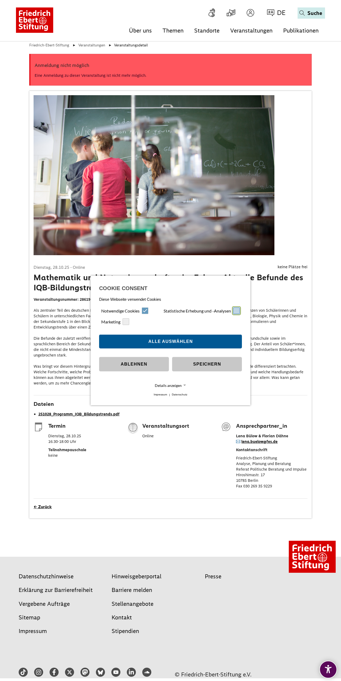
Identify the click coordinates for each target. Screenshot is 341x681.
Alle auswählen (170, 341)
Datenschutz (179, 394)
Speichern (207, 364)
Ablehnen (134, 364)
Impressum (160, 394)
